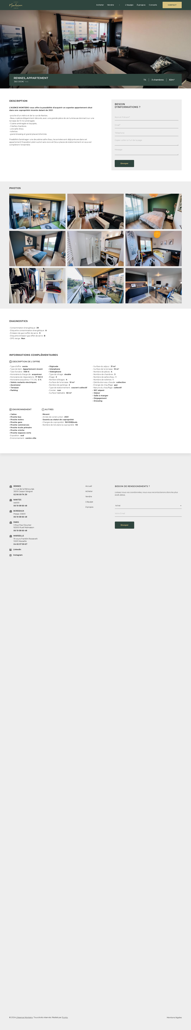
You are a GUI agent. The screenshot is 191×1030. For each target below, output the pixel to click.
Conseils (153, 5)
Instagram (18, 555)
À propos (141, 5)
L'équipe (129, 5)
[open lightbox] (37, 211)
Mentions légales (174, 1018)
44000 (16, 503)
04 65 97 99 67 (20, 544)
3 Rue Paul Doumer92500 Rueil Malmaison (23, 526)
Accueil (88, 486)
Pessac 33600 (19, 514)
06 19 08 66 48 (20, 506)
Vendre (110, 5)
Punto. (65, 1017)
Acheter (100, 5)
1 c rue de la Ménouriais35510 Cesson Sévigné (23, 490)
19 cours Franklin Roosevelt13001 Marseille (25, 540)
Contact (172, 5)
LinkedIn (17, 549)
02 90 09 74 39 (20, 494)
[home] (13, 5)
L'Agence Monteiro (24, 1017)
